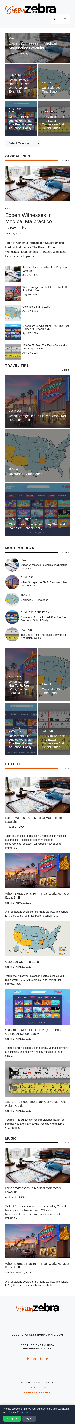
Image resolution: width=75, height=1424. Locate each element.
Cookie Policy (24, 1412)
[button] (55, 19)
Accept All (12, 1418)
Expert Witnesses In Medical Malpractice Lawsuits (33, 45)
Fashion (47, 112)
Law (11, 38)
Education (16, 112)
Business (15, 75)
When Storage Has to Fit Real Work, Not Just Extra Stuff (19, 85)
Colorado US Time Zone (51, 89)
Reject (29, 1418)
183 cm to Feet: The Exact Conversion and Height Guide (53, 122)
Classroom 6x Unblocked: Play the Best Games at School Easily (20, 122)
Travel (47, 82)
